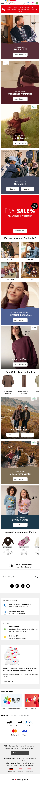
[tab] (5, 715)
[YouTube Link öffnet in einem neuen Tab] (28, 586)
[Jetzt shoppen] (20, 37)
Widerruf (17, 748)
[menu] (2, 2)
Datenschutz (13, 746)
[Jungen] (30, 271)
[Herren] (30, 251)
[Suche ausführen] (36, 576)
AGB (5, 746)
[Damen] (10, 251)
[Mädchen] (10, 271)
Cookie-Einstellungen (26, 746)
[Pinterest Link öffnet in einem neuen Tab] (23, 586)
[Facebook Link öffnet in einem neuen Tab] (12, 586)
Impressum (9, 748)
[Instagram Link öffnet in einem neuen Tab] (17, 586)
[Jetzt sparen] (20, 215)
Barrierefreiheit (27, 748)
